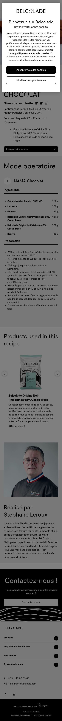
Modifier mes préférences (31, 80)
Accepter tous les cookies (31, 70)
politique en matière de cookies (32, 53)
